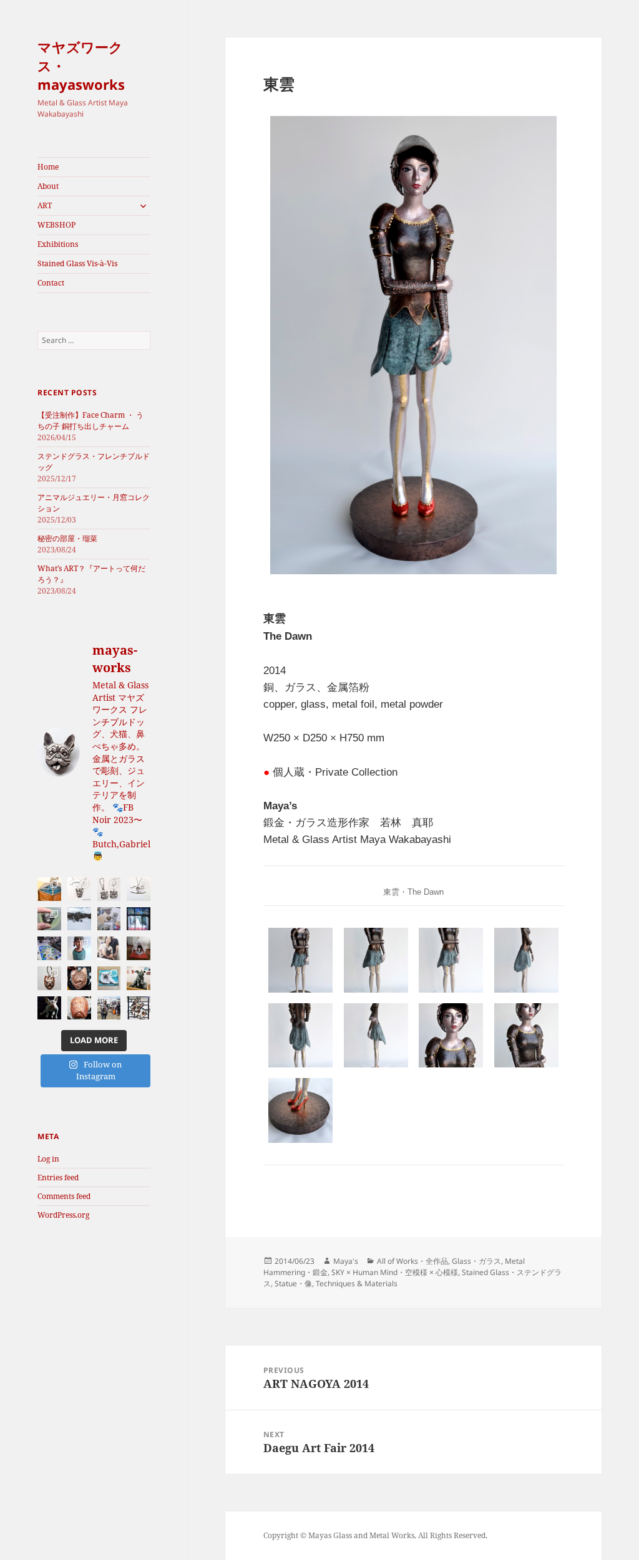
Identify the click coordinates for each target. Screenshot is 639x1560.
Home (48, 166)
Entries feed (58, 1177)
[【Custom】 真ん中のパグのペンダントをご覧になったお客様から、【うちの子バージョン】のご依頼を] (109, 919)
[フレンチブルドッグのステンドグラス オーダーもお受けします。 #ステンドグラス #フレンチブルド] (138, 1008)
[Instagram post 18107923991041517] (49, 889)
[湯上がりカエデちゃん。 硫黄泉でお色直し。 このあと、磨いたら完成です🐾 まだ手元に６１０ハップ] (49, 919)
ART (44, 205)
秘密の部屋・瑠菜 (67, 538)
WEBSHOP (56, 224)
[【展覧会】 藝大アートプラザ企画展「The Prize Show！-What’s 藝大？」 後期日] (138, 978)
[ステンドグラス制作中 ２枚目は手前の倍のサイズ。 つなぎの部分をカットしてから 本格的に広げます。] (49, 948)
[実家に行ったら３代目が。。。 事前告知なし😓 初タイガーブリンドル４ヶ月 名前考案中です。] (109, 948)
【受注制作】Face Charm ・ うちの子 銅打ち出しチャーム (90, 420)
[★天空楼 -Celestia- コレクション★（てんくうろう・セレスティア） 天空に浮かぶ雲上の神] (138, 889)
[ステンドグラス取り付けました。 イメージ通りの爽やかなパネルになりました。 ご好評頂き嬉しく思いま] (138, 919)
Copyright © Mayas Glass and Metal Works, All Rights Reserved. (375, 1535)
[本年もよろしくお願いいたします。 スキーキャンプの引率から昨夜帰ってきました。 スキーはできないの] (79, 919)
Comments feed (63, 1196)
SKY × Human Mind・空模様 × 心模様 (394, 1272)
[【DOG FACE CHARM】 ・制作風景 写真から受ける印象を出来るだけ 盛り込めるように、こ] (79, 978)
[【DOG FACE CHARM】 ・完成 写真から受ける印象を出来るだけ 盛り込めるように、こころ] (49, 978)
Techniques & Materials (357, 1283)
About (48, 186)
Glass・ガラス (476, 1261)
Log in (48, 1158)
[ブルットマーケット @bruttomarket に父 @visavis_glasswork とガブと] (109, 1008)
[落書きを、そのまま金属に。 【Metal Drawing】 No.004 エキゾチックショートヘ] (109, 889)
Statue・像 (293, 1283)
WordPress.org (63, 1215)
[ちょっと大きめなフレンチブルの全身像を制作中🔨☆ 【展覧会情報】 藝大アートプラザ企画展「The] (79, 1008)
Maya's (345, 1261)
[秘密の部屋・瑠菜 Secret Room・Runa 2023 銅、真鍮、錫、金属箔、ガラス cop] (79, 948)
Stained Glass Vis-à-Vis (77, 263)
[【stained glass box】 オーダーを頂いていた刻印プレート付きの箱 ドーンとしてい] (109, 978)
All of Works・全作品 (412, 1261)
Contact (50, 282)
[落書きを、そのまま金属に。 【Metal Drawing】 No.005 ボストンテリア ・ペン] (79, 889)
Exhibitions (57, 244)
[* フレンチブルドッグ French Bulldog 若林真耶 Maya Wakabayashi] (49, 1008)
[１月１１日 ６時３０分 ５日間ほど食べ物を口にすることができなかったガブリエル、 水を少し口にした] (138, 948)
